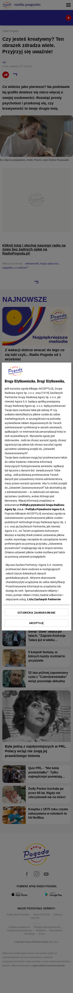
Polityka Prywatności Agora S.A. (45, 509)
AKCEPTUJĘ (36, 623)
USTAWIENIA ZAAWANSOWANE (36, 612)
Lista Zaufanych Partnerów (44, 599)
